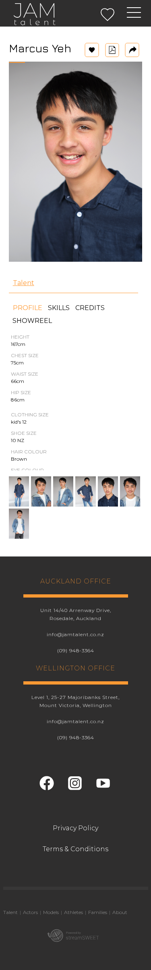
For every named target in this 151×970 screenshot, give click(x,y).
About (119, 912)
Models (51, 912)
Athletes (73, 912)
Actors (30, 912)
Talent (23, 283)
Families (97, 912)
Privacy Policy (75, 828)
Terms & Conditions (75, 849)
